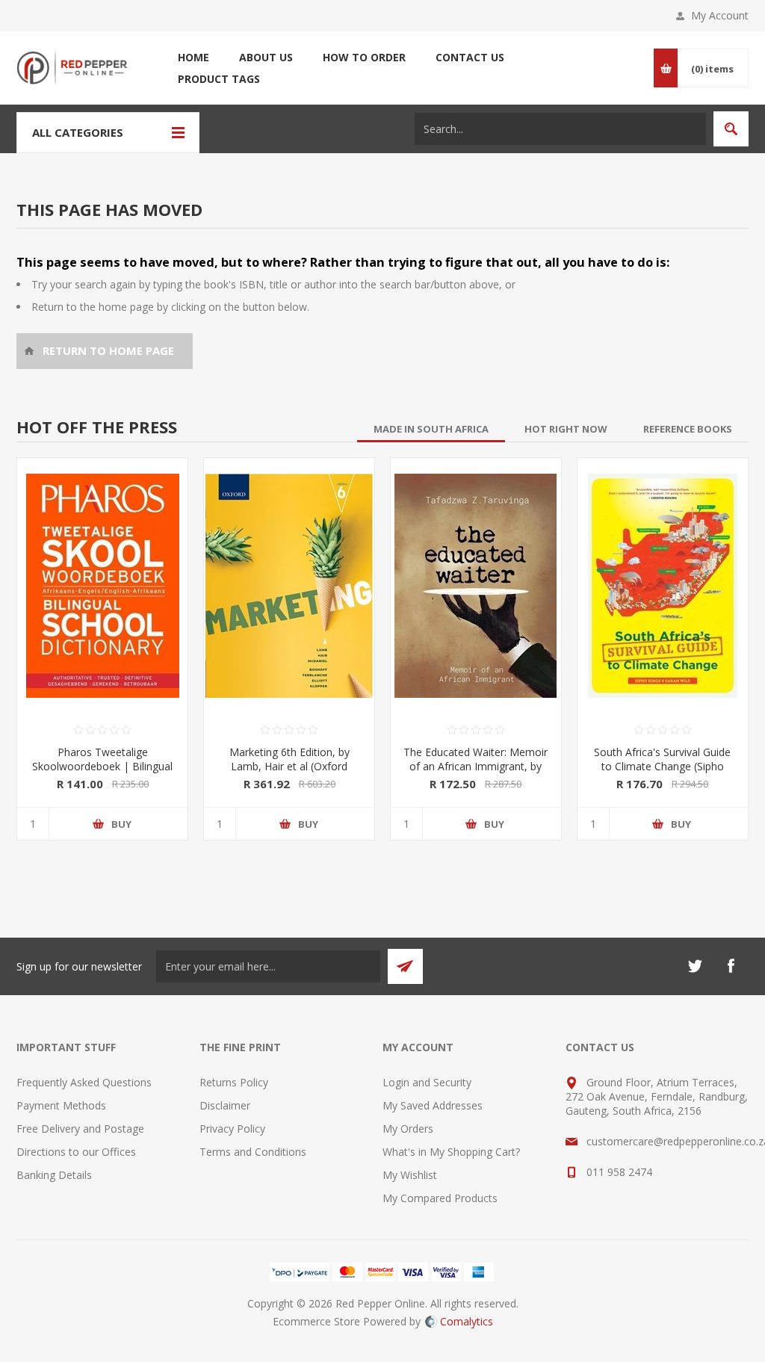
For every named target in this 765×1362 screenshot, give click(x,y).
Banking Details (54, 1175)
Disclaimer (224, 1105)
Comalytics (466, 1321)
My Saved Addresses (432, 1105)
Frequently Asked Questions (84, 1082)
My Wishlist (409, 1175)
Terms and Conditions (252, 1152)
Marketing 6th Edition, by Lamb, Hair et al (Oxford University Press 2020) (289, 766)
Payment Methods (61, 1105)
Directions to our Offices (76, 1152)
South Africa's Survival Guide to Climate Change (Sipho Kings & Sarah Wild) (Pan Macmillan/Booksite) (662, 773)
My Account (720, 15)
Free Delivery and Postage (80, 1128)
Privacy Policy (232, 1128)
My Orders (407, 1128)
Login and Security (426, 1082)
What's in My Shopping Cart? (451, 1152)
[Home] (104, 351)
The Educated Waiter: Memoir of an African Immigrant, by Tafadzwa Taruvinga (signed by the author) (475, 773)
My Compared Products (440, 1198)
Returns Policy (233, 1082)
